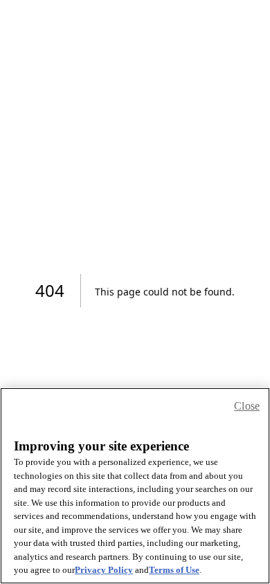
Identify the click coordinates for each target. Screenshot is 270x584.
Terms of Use (174, 570)
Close (247, 406)
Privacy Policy (104, 570)
